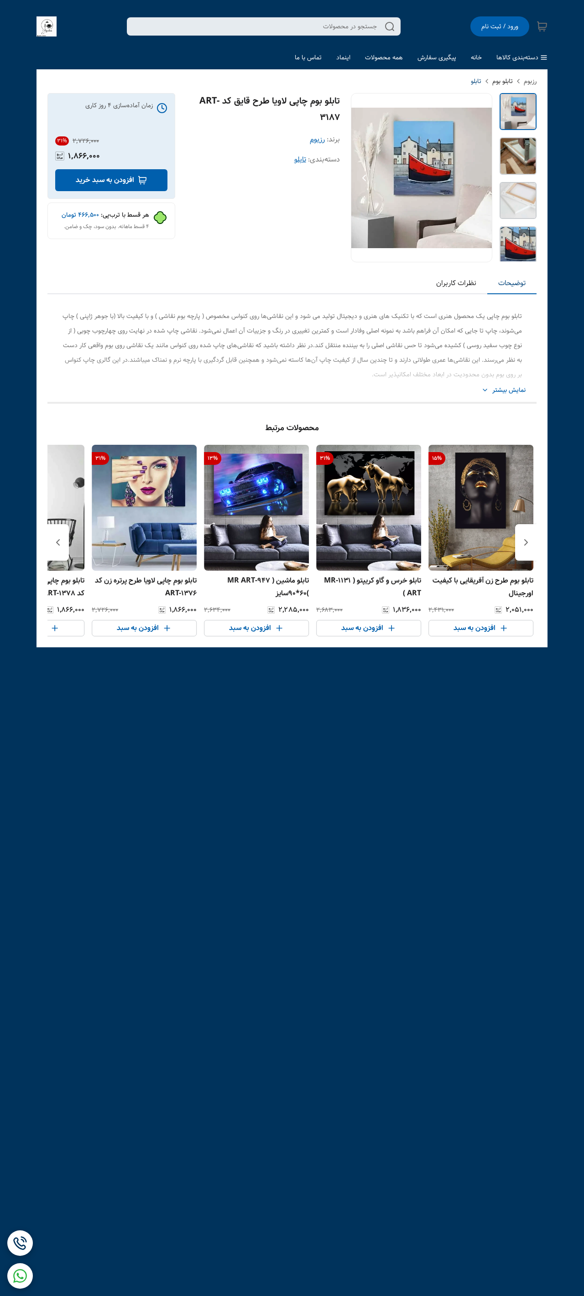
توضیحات (512, 283)
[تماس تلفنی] (20, 1243)
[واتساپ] (20, 1276)
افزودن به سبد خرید (105, 180)
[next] (58, 542)
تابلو (476, 81)
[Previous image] (364, 177)
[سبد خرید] (542, 26)
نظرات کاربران (456, 283)
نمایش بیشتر (509, 390)
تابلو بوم (502, 81)
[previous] (526, 542)
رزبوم (530, 81)
